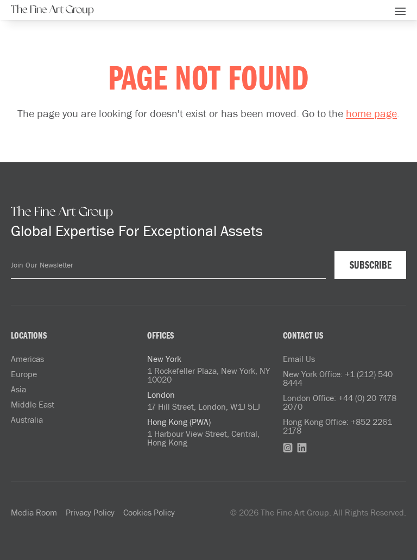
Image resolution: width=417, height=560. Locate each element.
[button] (400, 10)
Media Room (34, 512)
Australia (27, 419)
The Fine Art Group (52, 9)
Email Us (299, 358)
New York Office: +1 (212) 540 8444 (338, 378)
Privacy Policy (90, 512)
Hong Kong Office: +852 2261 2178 (337, 426)
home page (371, 112)
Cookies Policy (149, 512)
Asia (18, 389)
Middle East (32, 404)
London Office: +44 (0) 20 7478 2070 (339, 402)
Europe (24, 374)
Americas (27, 358)
